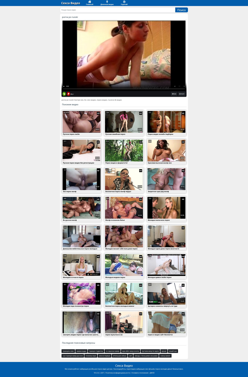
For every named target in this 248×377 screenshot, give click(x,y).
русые (164, 351)
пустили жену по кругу (150, 351)
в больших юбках (119, 356)
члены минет (165, 356)
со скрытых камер (112, 351)
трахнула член (68, 351)
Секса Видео (70, 3)
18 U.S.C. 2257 (99, 373)
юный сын (173, 351)
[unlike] (68, 94)
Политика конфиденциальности (117, 373)
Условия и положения (140, 373)
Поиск (181, 10)
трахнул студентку (96, 351)
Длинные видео (107, 4)
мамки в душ (81, 351)
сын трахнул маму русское (73, 356)
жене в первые (104, 356)
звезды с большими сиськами (146, 356)
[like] (64, 94)
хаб (130, 356)
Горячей (124, 4)
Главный (89, 4)
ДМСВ (152, 373)
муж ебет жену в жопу (130, 351)
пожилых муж (91, 356)
